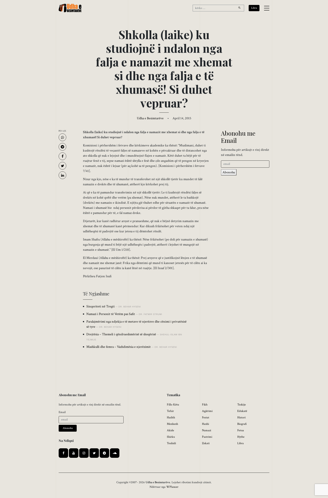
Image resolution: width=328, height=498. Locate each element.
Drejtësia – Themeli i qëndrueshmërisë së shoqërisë (121, 334)
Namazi (206, 430)
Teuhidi (171, 443)
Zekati (206, 443)
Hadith (171, 417)
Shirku (171, 437)
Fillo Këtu (173, 405)
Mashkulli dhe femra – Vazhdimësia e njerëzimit (118, 347)
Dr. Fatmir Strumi (150, 314)
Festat (205, 417)
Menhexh (172, 424)
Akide (170, 430)
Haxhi (205, 424)
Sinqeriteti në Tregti (100, 306)
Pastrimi (207, 437)
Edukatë (242, 411)
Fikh (204, 405)
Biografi (242, 424)
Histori (241, 417)
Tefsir (170, 411)
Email (62, 412)
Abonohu (228, 172)
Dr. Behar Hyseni (129, 307)
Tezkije (241, 405)
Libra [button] (254, 8)
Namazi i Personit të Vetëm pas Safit (110, 314)
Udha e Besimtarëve (150, 118)
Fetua (240, 430)
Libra (240, 443)
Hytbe (240, 437)
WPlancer (172, 487)
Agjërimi (207, 411)
